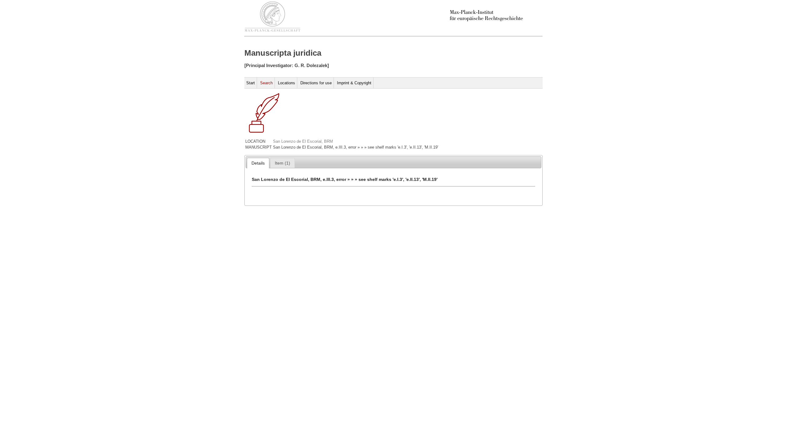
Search (266, 83)
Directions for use (316, 83)
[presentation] (258, 163)
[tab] (258, 163)
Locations (286, 83)
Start (250, 83)
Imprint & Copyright (354, 83)
